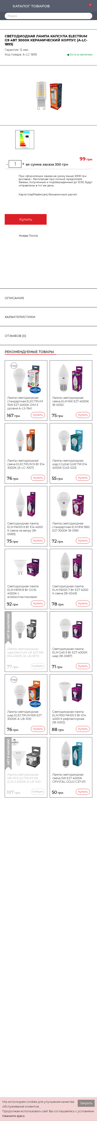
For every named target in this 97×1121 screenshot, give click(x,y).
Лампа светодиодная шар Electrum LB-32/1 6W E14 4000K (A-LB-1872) (25, 652)
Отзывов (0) (15, 336)
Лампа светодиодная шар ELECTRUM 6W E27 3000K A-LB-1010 (24, 715)
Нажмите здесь (13, 1116)
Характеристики (20, 317)
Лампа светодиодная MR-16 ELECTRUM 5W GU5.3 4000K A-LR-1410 (24, 778)
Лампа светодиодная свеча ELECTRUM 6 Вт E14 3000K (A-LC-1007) (25, 464)
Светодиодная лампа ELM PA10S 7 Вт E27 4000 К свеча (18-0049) (70, 589)
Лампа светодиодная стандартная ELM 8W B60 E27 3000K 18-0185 (71, 527)
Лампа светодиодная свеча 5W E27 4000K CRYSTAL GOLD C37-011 (68, 778)
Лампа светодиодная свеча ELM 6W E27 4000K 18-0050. (70, 401)
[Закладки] (81, 6)
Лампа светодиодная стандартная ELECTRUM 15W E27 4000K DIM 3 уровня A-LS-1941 (25, 403)
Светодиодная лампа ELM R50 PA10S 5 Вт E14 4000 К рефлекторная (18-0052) (69, 717)
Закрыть (86, 1103)
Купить (25, 219)
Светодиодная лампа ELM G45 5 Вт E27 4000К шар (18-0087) (69, 652)
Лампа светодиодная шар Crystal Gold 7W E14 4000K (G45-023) (69, 464)
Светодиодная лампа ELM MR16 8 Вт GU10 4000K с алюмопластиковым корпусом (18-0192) (23, 591)
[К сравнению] (74, 6)
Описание (14, 298)
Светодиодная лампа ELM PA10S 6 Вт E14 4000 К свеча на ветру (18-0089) (25, 529)
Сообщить (37, 666)
